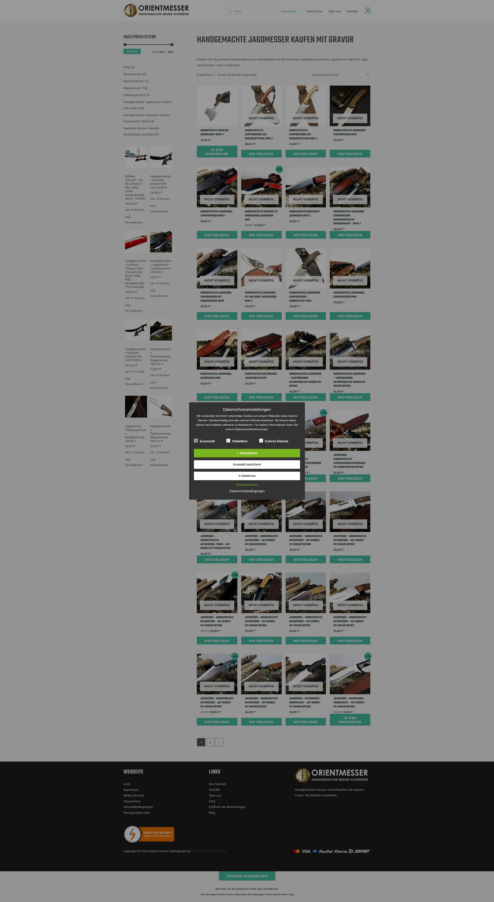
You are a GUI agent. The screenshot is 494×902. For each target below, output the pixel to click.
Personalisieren (247, 484)
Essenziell (207, 441)
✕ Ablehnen (247, 475)
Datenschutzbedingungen (247, 491)
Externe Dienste (276, 441)
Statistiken (240, 441)
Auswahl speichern (247, 464)
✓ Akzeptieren (247, 453)
